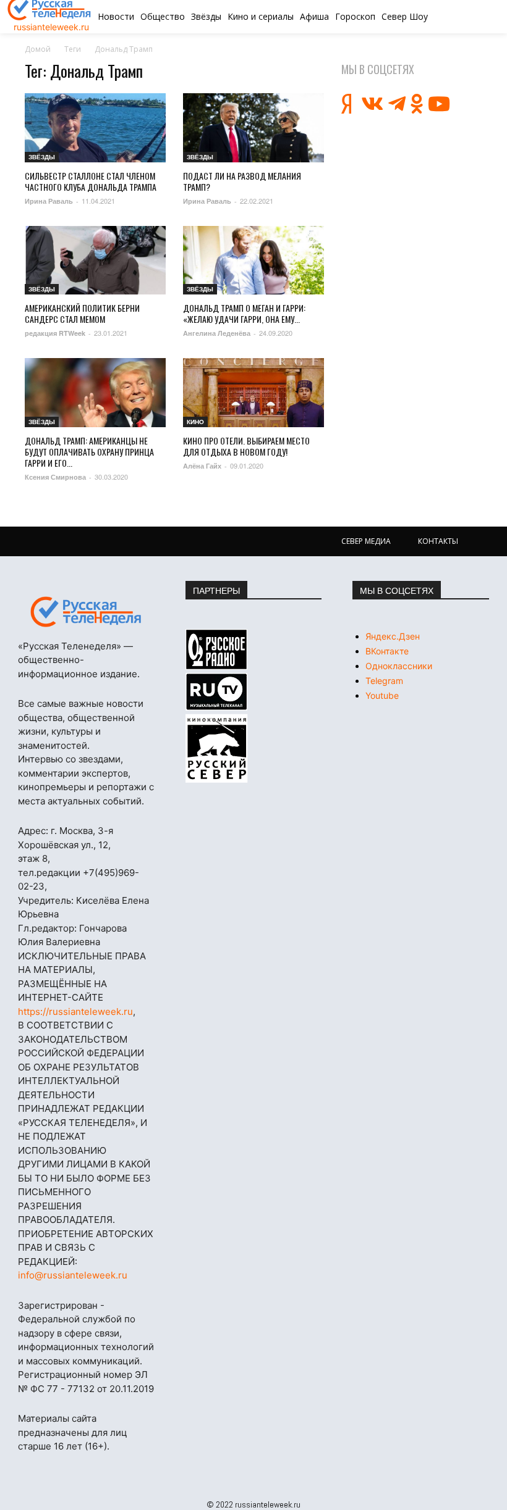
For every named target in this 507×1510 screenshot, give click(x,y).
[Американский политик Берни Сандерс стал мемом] (95, 260)
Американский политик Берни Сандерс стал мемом (82, 313)
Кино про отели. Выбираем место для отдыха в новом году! (246, 446)
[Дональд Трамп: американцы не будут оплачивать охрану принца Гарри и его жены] (95, 392)
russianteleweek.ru (51, 27)
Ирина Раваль (49, 201)
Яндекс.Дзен (392, 636)
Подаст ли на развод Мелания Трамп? (242, 181)
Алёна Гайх (202, 465)
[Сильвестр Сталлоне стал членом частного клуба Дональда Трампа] (95, 127)
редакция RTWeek (55, 333)
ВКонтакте (387, 651)
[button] (459, 16)
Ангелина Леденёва (216, 333)
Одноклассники (398, 666)
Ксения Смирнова (55, 477)
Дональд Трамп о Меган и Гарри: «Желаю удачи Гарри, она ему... (244, 313)
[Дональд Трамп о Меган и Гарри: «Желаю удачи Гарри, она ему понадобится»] (253, 260)
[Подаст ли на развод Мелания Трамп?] (253, 127)
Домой (38, 49)
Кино (195, 421)
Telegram (384, 680)
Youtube (382, 695)
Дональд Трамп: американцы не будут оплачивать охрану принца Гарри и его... (89, 451)
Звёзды (41, 156)
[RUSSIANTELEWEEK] (86, 611)
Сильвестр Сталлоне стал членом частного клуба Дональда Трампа (90, 181)
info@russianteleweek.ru (72, 1275)
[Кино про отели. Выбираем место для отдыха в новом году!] (253, 392)
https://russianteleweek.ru (75, 1011)
